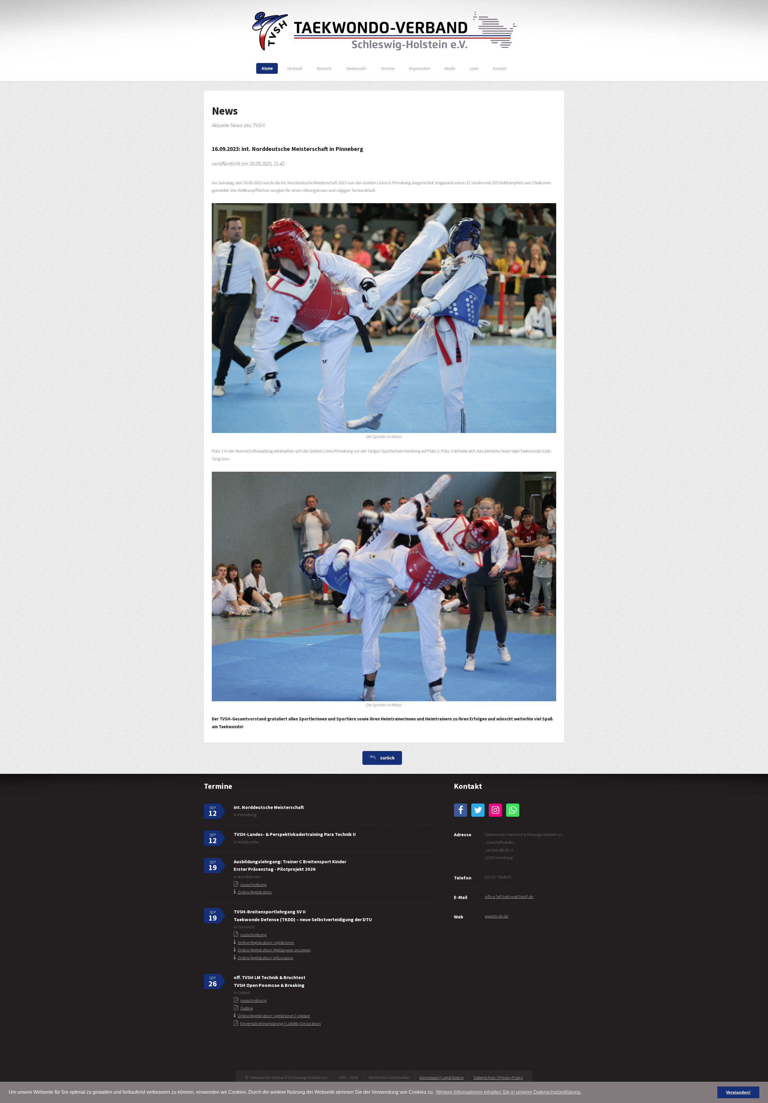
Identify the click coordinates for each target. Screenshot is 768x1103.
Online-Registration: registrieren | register (274, 1015)
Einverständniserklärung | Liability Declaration (280, 1023)
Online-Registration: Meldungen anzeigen (274, 950)
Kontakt (499, 68)
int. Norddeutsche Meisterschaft (269, 807)
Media (449, 68)
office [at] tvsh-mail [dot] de (509, 896)
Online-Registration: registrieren (266, 942)
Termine (387, 68)
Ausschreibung (253, 884)
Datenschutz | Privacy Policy (498, 1077)
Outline (246, 1008)
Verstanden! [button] (738, 1092)
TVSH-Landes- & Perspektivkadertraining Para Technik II (295, 834)
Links (474, 68)
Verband (294, 68)
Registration (419, 68)
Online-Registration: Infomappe (265, 957)
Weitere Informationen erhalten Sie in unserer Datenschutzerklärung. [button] (508, 1092)
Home (267, 68)
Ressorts (324, 68)
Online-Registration (255, 892)
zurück (387, 758)
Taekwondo (356, 68)
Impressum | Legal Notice (441, 1077)
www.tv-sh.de (496, 916)
